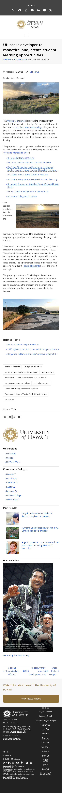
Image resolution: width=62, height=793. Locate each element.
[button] (31, 35)
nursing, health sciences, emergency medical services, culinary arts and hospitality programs (32, 168)
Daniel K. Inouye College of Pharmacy (21, 372)
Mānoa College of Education (22, 196)
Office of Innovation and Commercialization (29, 162)
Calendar (7, 755)
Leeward (11, 491)
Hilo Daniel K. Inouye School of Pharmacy (27, 191)
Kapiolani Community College (17, 383)
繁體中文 (45, 755)
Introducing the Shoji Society (16, 655)
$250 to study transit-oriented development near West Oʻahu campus (40, 671)
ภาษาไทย (45, 729)
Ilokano (45, 733)
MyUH (5, 773)
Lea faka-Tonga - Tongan (45, 720)
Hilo (9, 457)
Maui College (13, 495)
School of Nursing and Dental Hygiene (21, 388)
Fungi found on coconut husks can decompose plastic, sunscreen (37, 514)
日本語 (45, 760)
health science (47, 372)
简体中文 (45, 751)
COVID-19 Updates (11, 759)
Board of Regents (32, 265)
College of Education (33, 366)
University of (16, 120)
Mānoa (11, 453)
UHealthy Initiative (20, 158)
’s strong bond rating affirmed (11, 671)
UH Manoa (9, 399)
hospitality (9, 377)
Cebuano (45, 742)
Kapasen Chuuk (45, 716)
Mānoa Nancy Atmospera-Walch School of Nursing (32, 179)
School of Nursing (41, 383)
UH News (34, 71)
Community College (28, 127)
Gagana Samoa (45, 712)
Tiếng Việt (45, 725)
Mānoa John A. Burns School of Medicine (27, 174)
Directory (7, 762)
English (45, 707)
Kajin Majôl (45, 747)
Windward (12, 499)
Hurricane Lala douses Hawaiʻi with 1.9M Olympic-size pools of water (40, 529)
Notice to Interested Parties (16, 152)
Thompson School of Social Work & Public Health (26, 394)
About (5, 751)
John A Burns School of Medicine (32, 377)
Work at (8, 777)
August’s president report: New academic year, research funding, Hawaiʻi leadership (40, 545)
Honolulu (12, 478)
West (13, 462)
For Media (7, 770)
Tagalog (45, 738)
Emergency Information (13, 766)
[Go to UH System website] (31, 441)
